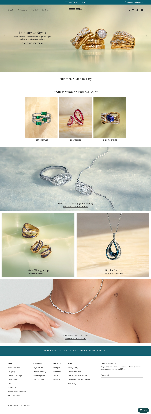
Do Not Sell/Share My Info (77, 376)
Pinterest (56, 380)
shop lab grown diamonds (75, 207)
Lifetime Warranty (39, 372)
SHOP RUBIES (75, 140)
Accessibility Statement (17, 392)
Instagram (57, 368)
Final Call (34, 10)
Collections (22, 10)
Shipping (11, 372)
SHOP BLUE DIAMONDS (114, 273)
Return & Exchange (15, 376)
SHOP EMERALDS (41, 140)
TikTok (55, 376)
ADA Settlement (14, 396)
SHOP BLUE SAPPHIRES (37, 273)
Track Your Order (14, 368)
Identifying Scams (39, 376)
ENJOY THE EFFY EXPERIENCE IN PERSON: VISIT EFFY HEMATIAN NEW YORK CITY (75, 350)
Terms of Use (13, 406)
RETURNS (82, 2)
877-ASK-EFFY (38, 380)
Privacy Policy (73, 368)
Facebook (57, 372)
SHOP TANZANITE (110, 140)
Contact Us (12, 388)
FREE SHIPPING (71, 2)
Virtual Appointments (135, 2)
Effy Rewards (38, 368)
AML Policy (72, 384)
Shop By (11, 10)
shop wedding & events (75, 339)
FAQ (9, 384)
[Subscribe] (141, 375)
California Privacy (74, 372)
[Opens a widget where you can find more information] (143, 410)
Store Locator (13, 380)
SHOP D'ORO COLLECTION (32, 43)
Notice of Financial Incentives (79, 380)
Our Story (45, 10)
